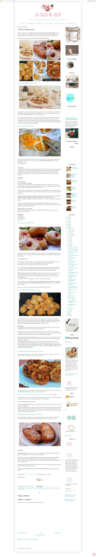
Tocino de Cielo (71, 253)
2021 (68, 218)
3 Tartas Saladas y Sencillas (74, 188)
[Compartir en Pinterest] (41, 486)
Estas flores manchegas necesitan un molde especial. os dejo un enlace (33, 394)
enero (69, 309)
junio (69, 240)
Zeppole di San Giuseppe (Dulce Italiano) (73, 264)
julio (69, 238)
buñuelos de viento (25, 488)
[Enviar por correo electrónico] (36, 486)
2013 (68, 315)
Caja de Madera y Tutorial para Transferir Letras (73, 249)
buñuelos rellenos (33, 488)
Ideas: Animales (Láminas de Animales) (73, 273)
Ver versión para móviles (39, 535)
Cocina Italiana (49, 23)
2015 (68, 311)
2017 (68, 226)
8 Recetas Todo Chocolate (71, 270)
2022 (68, 217)
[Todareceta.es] (68, 435)
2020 (68, 220)
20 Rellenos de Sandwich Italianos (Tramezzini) (75, 195)
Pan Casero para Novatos (74, 181)
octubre (69, 232)
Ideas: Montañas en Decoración (72, 262)
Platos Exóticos (71, 295)
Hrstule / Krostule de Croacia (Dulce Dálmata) (72, 280)
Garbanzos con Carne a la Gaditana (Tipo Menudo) (73, 276)
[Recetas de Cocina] (70, 432)
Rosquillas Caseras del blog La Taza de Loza (27, 83)
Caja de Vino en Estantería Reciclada (72, 267)
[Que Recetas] (68, 342)
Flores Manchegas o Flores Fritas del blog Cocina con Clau (30, 351)
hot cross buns (52, 488)
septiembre (70, 234)
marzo (69, 245)
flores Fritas (39, 488)
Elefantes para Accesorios (73, 251)
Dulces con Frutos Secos (73, 247)
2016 (68, 227)
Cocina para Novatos (58, 23)
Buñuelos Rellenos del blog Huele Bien (26, 222)
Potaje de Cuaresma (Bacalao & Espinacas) (73, 287)
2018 (68, 224)
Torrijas (23, 489)
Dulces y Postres (40, 23)
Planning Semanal (71, 296)
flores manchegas (45, 488)
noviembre (70, 231)
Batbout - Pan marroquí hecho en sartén (75, 175)
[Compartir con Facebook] (40, 486)
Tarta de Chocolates (74, 201)
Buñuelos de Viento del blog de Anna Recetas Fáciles (29, 290)
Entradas (69, 488)
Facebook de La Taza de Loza (30, 474)
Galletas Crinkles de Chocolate (72, 305)
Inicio (23, 23)
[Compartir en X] (39, 486)
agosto (69, 236)
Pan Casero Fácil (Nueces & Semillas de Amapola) (73, 301)
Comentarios (69, 491)
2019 (68, 222)
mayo (69, 241)
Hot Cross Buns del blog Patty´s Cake (26, 126)
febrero (69, 307)
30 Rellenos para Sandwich (75, 168)
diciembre (70, 229)
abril (69, 243)
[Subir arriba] (94, 555)
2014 (68, 313)
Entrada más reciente (22, 532)
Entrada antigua (57, 532)
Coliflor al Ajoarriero (72, 298)
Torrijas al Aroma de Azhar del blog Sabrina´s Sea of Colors (30, 414)
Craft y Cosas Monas (69, 23)
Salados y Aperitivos (30, 23)
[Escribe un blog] (38, 486)
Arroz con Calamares (74, 207)
